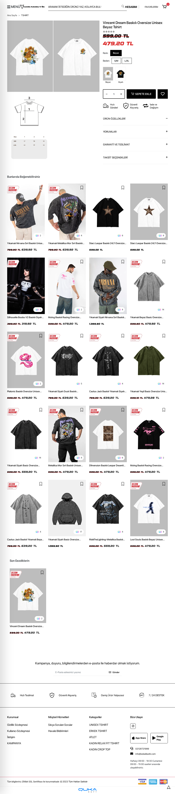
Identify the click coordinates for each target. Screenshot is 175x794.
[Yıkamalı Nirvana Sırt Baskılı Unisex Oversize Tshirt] (26, 212)
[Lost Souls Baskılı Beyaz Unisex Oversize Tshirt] (149, 508)
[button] (165, 6)
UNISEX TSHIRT (98, 724)
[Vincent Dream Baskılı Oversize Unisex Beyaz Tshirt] (28, 595)
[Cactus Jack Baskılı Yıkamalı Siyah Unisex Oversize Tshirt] (108, 360)
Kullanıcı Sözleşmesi (18, 731)
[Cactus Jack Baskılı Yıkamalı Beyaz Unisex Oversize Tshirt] (26, 508)
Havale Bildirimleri (58, 731)
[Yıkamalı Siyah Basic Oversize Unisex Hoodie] (67, 508)
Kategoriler (95, 717)
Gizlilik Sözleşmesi (17, 724)
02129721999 (142, 748)
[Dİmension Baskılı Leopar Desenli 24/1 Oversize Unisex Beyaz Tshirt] (108, 434)
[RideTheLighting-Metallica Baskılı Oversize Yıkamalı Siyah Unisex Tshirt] (108, 508)
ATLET (93, 737)
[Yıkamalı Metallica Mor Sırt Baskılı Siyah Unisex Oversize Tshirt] (67, 212)
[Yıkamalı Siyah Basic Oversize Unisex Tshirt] (26, 434)
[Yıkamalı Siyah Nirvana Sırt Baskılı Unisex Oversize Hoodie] (108, 286)
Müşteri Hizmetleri (58, 717)
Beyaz (116, 53)
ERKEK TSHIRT (98, 731)
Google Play (160, 738)
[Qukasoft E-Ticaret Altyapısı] (87, 790)
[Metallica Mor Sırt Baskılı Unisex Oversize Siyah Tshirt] (67, 434)
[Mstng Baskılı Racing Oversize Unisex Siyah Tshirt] (149, 434)
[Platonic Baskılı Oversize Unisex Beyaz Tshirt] (26, 360)
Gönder (115, 672)
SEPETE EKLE (143, 94)
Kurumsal (12, 717)
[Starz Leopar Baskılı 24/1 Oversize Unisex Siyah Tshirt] (108, 212)
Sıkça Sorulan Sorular (60, 724)
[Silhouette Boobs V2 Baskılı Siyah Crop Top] (26, 286)
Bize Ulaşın (136, 717)
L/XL (127, 61)
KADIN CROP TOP (99, 749)
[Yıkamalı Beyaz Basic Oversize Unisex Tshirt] (149, 286)
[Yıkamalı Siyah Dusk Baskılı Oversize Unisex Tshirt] (67, 360)
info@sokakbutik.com (145, 754)
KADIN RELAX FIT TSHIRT (104, 743)
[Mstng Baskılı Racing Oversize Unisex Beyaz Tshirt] (67, 286)
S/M (116, 61)
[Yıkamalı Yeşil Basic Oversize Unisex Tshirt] (149, 360)
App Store (141, 738)
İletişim (11, 737)
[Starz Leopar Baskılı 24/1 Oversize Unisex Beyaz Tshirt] (149, 212)
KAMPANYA (14, 743)
